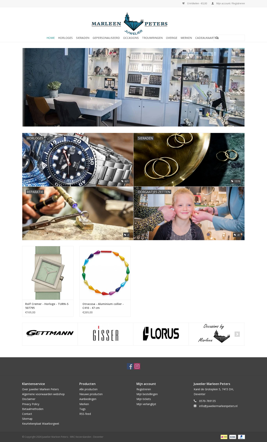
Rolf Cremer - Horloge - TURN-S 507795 (46, 306)
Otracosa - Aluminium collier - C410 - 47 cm (103, 306)
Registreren (143, 389)
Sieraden (82, 38)
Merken (186, 38)
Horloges (65, 38)
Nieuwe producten (91, 394)
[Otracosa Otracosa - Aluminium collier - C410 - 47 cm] (105, 273)
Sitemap (27, 419)
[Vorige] (29, 84)
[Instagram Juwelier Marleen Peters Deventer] (137, 366)
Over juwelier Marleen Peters (40, 389)
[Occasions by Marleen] (161, 334)
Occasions (131, 38)
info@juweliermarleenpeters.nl (218, 406)
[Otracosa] (216, 334)
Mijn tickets (143, 399)
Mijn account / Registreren (230, 3)
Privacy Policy (30, 404)
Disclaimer (28, 399)
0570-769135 (207, 401)
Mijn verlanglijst (146, 404)
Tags (82, 409)
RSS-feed (85, 414)
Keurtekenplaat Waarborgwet (40, 423)
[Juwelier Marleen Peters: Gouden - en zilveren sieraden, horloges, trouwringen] (133, 21)
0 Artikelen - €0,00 (197, 3)
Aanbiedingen (87, 399)
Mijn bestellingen (147, 394)
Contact (27, 414)
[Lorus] (105, 334)
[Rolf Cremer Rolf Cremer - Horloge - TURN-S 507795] (47, 273)
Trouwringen (152, 38)
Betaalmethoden (32, 409)
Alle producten (88, 389)
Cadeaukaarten (207, 38)
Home (51, 38)
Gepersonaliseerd (106, 38)
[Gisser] (50, 334)
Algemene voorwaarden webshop (43, 394)
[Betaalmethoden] (223, 436)
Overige (171, 38)
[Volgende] (237, 84)
